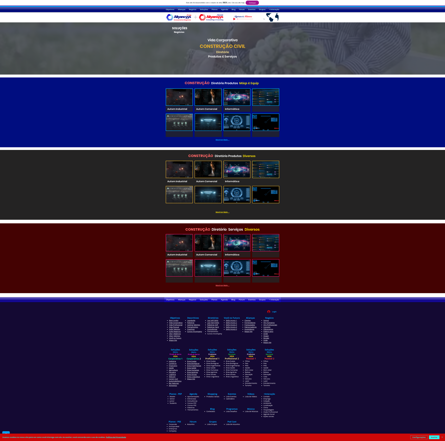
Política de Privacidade (116, 437)
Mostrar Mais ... (222, 140)
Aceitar (434, 437)
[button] (179, 100)
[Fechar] (442, 437)
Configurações (419, 437)
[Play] (234, 19)
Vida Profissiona (175, 325)
